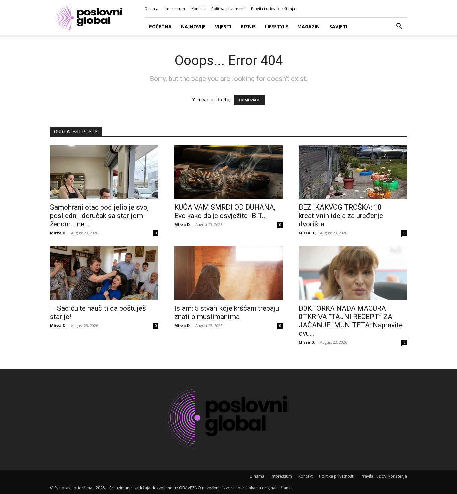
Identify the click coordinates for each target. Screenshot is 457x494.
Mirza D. (58, 232)
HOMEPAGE (249, 100)
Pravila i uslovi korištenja (273, 8)
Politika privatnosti (228, 8)
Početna (160, 26)
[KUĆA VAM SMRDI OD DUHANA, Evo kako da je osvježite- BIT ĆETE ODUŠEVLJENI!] (228, 172)
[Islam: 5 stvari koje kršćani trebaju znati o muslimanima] (228, 273)
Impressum (175, 8)
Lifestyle (276, 26)
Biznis (248, 26)
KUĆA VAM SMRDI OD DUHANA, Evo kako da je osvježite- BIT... (224, 211)
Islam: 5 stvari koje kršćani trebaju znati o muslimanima (226, 312)
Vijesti (223, 26)
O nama (151, 8)
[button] (399, 27)
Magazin (308, 26)
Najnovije (193, 26)
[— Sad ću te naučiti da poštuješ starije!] (104, 273)
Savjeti (338, 26)
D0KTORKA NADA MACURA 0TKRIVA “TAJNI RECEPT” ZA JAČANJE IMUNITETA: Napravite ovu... (351, 320)
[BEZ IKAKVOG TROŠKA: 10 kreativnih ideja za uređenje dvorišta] (353, 172)
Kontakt (198, 8)
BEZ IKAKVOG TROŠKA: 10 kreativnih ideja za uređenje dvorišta (341, 215)
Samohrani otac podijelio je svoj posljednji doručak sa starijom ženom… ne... (99, 215)
